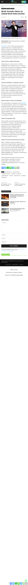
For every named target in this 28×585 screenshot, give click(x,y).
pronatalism (23, 175)
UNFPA (23, 103)
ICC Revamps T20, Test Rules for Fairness (6, 185)
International (6, 5)
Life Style (8, 8)
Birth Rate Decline (8, 171)
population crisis (17, 175)
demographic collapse (6, 173)
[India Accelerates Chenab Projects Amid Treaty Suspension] (5, 210)
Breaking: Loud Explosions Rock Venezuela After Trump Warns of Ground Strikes (17, 196)
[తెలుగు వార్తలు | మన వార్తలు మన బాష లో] (14, 1)
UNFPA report (4, 177)
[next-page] (4, 215)
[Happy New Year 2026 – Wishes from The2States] (5, 203)
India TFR (11, 175)
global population (5, 175)
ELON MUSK (13, 173)
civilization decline (16, 171)
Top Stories (12, 8)
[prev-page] (2, 215)
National (3, 212)
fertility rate (19, 173)
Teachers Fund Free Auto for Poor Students (20, 185)
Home (2, 5)
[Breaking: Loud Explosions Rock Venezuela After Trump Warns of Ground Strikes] (5, 196)
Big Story (3, 198)
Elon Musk (4, 46)
